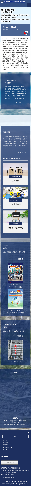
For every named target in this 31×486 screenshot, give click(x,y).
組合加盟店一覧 (7, 447)
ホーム (5, 440)
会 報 (5, 452)
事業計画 (5, 445)
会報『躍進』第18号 (15, 362)
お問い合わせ (9, 462)
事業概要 (5, 442)
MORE (19, 103)
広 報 (5, 449)
